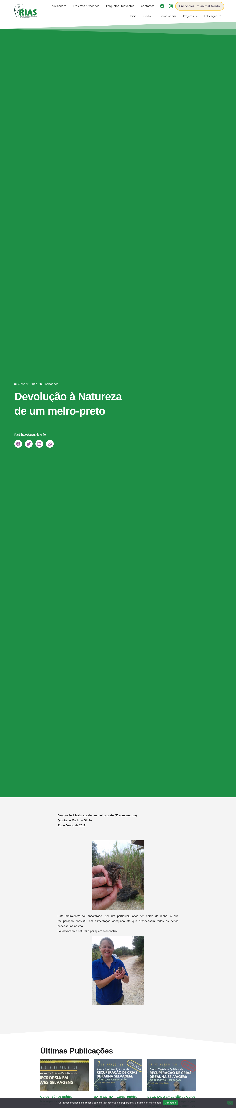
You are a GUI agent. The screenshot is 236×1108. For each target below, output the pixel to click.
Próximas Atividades (86, 6)
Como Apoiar (167, 16)
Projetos (188, 16)
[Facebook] (162, 6)
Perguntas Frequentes (120, 6)
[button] (18, 444)
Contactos (147, 6)
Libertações (50, 384)
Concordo (170, 1102)
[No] (230, 1103)
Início (133, 16)
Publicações (58, 6)
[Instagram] (171, 6)
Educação (210, 16)
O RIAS (148, 16)
